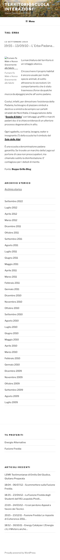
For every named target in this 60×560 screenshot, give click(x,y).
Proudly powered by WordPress (20, 552)
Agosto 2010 (12, 320)
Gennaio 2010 (12, 364)
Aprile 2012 (11, 214)
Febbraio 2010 (12, 358)
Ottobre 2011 (12, 232)
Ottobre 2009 (12, 383)
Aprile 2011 (11, 270)
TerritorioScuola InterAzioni (27, 6)
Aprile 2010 (11, 345)
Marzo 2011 (11, 276)
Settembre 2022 (14, 201)
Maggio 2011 (11, 264)
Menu (32, 21)
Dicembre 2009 (13, 371)
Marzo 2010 (11, 352)
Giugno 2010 (11, 333)
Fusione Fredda (13, 448)
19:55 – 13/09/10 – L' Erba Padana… (29, 46)
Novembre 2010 (13, 301)
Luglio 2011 (11, 251)
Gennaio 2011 (12, 289)
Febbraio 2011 (12, 283)
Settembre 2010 (14, 314)
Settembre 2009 (14, 389)
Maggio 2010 (12, 339)
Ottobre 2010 (12, 308)
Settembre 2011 (13, 239)
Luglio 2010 (11, 327)
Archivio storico (13, 189)
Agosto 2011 (11, 245)
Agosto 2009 (12, 396)
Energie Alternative (15, 442)
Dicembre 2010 (13, 295)
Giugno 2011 (11, 257)
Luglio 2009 (11, 402)
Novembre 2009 (14, 377)
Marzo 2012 (11, 220)
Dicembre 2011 (13, 226)
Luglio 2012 (11, 207)
